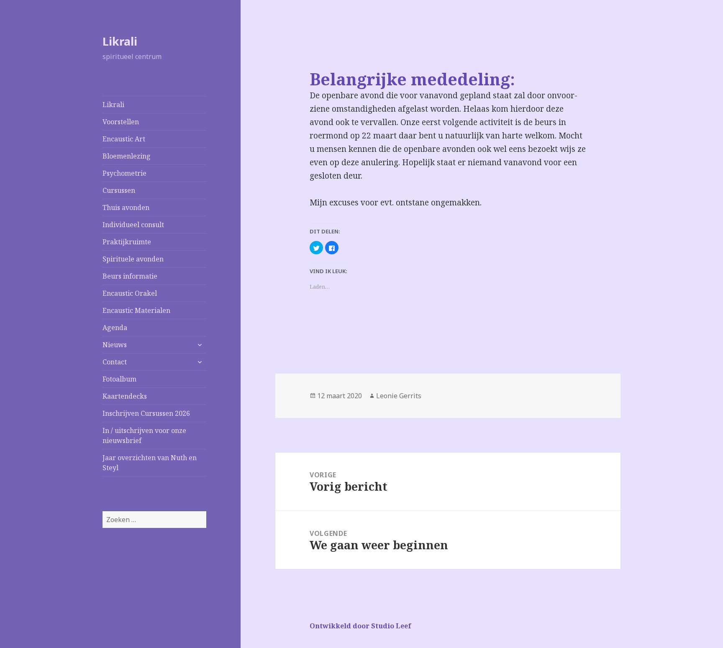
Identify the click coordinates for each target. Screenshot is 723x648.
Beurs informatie (130, 276)
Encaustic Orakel (130, 293)
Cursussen (119, 190)
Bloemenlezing (127, 156)
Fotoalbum (119, 379)
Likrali (120, 41)
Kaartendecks (125, 396)
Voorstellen (121, 121)
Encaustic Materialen (136, 310)
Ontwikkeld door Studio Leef (360, 625)
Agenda (115, 327)
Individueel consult (133, 224)
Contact (115, 361)
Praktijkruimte (127, 241)
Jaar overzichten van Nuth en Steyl (150, 462)
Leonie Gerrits (398, 395)
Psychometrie (124, 173)
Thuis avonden (126, 207)
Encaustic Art (124, 138)
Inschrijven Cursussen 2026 (146, 413)
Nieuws (115, 344)
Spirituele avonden (133, 259)
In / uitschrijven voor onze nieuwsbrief (144, 435)
